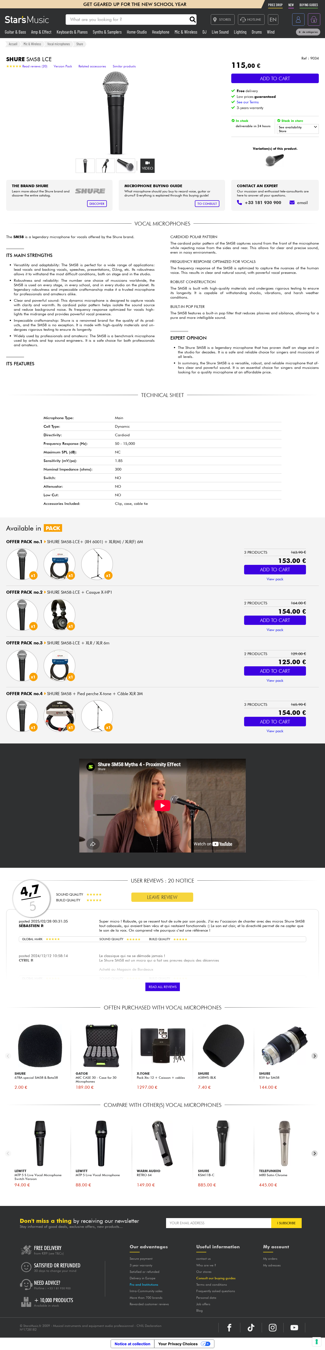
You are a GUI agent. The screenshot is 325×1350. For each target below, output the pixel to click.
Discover (96, 204)
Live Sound (221, 32)
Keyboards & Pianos (73, 32)
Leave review (162, 897)
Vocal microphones (58, 44)
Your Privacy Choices (178, 1343)
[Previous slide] (8, 1056)
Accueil (13, 44)
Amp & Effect (41, 32)
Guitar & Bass (16, 32)
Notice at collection (132, 1343)
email (302, 202)
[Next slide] (314, 1056)
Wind (271, 32)
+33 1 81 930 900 (59, 1288)
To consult (207, 204)
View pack (275, 579)
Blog (199, 1310)
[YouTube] (294, 1327)
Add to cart (275, 78)
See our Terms (248, 102)
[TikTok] (251, 1327)
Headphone (161, 32)
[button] (85, 166)
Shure (79, 44)
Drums (257, 32)
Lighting (240, 32)
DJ (204, 32)
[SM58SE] (274, 160)
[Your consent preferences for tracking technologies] (316, 1341)
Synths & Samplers (108, 32)
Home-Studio (137, 32)
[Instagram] (272, 1327)
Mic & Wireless (186, 32)
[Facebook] (229, 1327)
